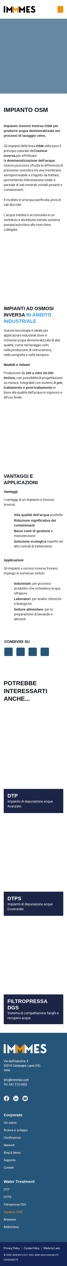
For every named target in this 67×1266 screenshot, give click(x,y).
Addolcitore (11, 1227)
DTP (6, 1189)
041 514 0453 (18, 1084)
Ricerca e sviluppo (16, 1130)
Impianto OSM (13, 1212)
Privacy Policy (12, 1248)
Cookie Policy (31, 1248)
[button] (60, 9)
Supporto (10, 1160)
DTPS (7, 1197)
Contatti (9, 1167)
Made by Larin (52, 1248)
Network (9, 1145)
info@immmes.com (16, 1080)
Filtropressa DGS (15, 1204)
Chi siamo (10, 1123)
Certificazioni (12, 1137)
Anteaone (10, 1219)
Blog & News (12, 1152)
